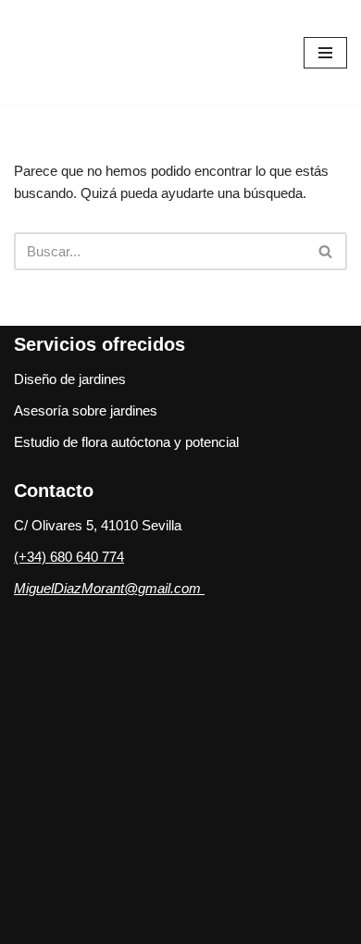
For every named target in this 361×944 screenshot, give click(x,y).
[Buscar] (326, 251)
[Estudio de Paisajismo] (111, 52)
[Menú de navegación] (325, 52)
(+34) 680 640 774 (69, 557)
